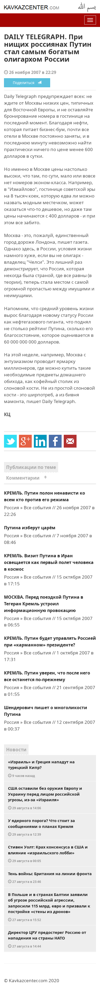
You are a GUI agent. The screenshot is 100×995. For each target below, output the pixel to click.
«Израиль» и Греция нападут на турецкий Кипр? (41, 768)
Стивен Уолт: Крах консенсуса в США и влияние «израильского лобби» (48, 853)
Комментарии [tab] (26, 478)
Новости (16, 750)
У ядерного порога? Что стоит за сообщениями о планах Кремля (41, 827)
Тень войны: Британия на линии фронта (50, 877)
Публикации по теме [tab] (31, 467)
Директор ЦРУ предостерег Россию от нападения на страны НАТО (47, 939)
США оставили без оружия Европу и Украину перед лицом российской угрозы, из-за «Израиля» (45, 797)
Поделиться (25, 82)
